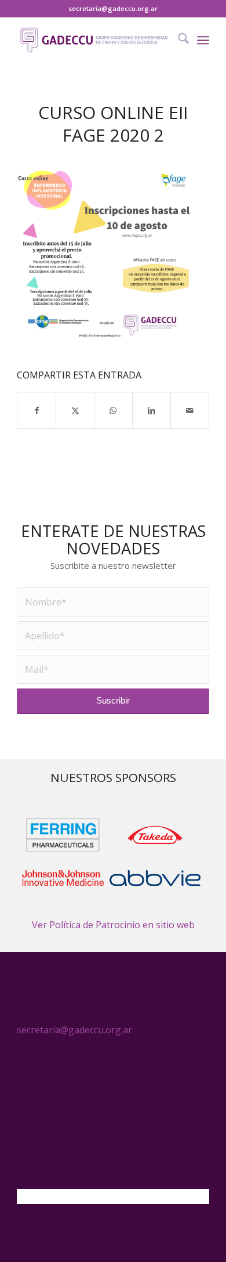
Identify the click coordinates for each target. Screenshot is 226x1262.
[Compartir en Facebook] (36, 410)
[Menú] (203, 40)
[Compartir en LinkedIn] (151, 410)
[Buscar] (177, 40)
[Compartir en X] (75, 410)
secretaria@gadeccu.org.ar (113, 8)
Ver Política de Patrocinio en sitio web (113, 924)
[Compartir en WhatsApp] (113, 410)
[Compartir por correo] (190, 410)
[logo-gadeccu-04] (93, 40)
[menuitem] (177, 40)
